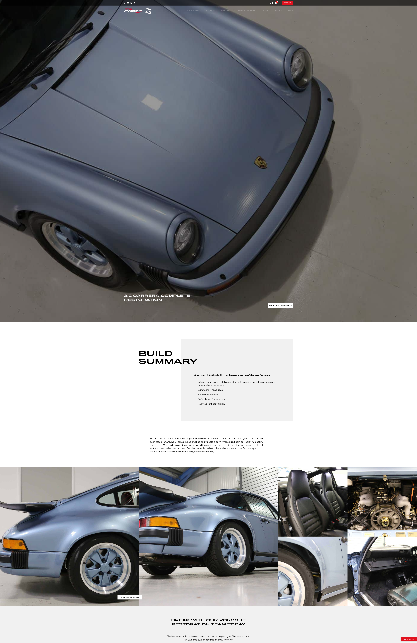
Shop (265, 11)
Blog (290, 11)
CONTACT (287, 2)
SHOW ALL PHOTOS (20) (130, 597)
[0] (276, 2)
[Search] (270, 3)
